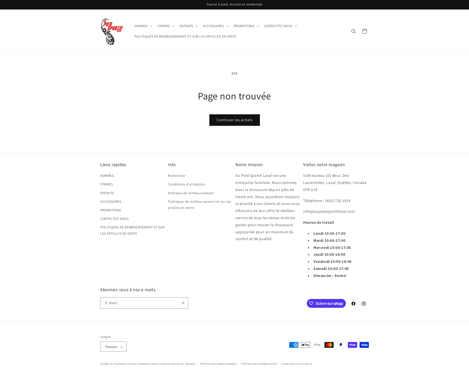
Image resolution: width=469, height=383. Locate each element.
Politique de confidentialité (259, 363)
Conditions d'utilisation (186, 184)
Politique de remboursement (191, 193)
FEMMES (106, 184)
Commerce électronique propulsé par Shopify (166, 364)
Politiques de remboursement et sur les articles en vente (199, 204)
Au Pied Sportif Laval (123, 364)
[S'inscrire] (182, 303)
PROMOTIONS (110, 210)
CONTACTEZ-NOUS (114, 218)
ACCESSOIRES (110, 201)
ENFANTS (107, 193)
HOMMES (107, 175)
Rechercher (177, 175)
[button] (143, 26)
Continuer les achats (235, 119)
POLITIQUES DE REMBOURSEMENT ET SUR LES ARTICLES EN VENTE (132, 230)
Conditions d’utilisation (297, 363)
